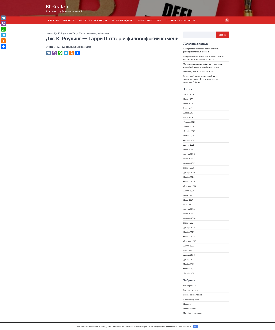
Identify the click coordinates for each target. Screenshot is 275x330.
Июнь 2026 (188, 103)
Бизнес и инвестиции (93, 20)
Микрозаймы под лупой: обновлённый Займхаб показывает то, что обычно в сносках (203, 58)
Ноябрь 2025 (189, 135)
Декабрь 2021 (189, 273)
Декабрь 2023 (189, 227)
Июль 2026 (188, 98)
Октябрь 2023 (189, 236)
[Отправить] (3, 46)
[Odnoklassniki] (3, 41)
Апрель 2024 (189, 208)
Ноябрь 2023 (189, 231)
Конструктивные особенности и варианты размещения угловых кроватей (201, 50)
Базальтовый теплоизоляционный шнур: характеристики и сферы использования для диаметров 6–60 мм (202, 79)
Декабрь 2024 (189, 172)
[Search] (227, 20)
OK (195, 326)
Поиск (222, 34)
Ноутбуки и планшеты (180, 20)
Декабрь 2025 (189, 131)
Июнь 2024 (188, 199)
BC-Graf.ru (57, 6)
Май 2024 (187, 204)
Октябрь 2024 (189, 181)
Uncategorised (189, 285)
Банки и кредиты (122, 20)
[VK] (3, 18)
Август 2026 (188, 94)
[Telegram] (3, 35)
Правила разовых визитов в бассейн (198, 71)
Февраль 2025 (189, 163)
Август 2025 (188, 144)
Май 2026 (187, 108)
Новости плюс (189, 308)
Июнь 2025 (188, 149)
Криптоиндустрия (149, 20)
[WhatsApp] (3, 29)
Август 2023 (188, 245)
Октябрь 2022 (189, 268)
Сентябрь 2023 (189, 241)
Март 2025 (188, 158)
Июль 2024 (188, 195)
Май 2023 (187, 250)
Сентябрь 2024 (189, 186)
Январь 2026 (189, 126)
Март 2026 (188, 117)
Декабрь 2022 (189, 259)
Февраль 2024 (189, 218)
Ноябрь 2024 (189, 176)
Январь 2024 (189, 222)
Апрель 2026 (189, 112)
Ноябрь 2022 (189, 264)
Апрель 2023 (189, 254)
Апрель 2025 (189, 153)
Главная (53, 20)
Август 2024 (188, 190)
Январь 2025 (189, 167)
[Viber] (3, 23)
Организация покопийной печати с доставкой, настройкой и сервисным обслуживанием (203, 65)
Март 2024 (188, 213)
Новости (69, 20)
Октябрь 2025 (189, 140)
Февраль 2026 (189, 121)
